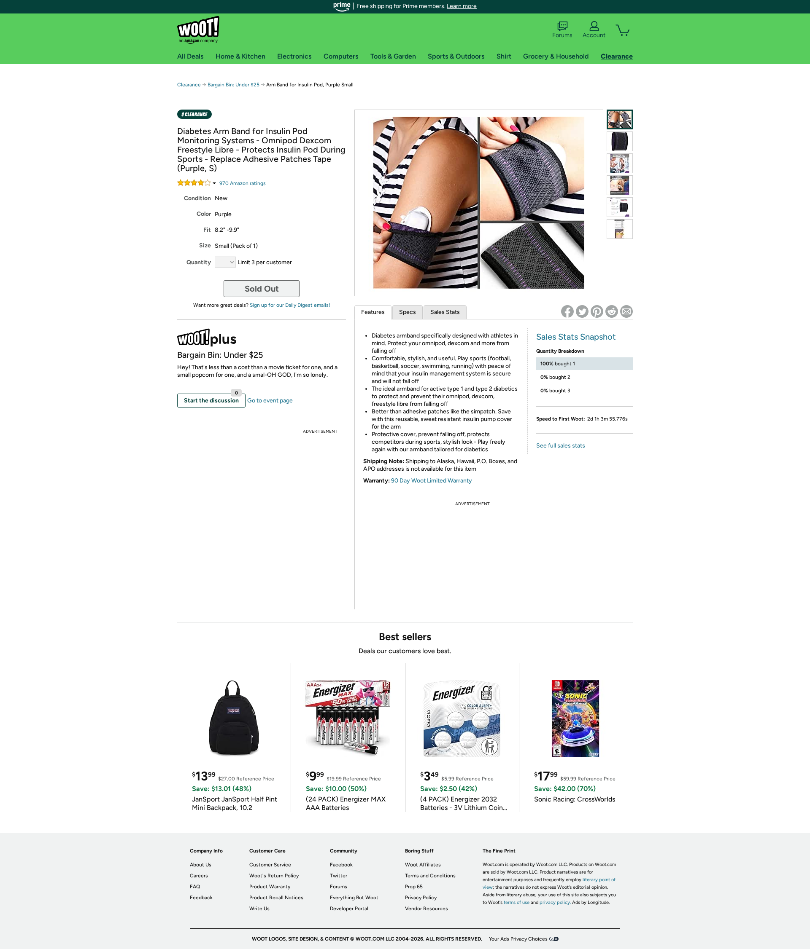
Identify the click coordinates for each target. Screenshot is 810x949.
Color (204, 213)
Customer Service (270, 865)
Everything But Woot (354, 898)
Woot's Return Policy (274, 876)
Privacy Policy (421, 898)
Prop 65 (414, 887)
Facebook (341, 865)
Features (373, 312)
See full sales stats (560, 445)
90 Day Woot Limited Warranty (431, 480)
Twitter (338, 876)
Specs (407, 312)
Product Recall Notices (276, 898)
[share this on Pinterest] (597, 311)
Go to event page (270, 400)
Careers (199, 876)
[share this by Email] (626, 311)
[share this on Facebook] (567, 311)
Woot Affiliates (423, 865)
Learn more (462, 6)
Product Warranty (269, 887)
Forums (562, 35)
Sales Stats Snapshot (576, 337)
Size (205, 245)
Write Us (259, 908)
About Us (200, 865)
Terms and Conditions (430, 876)
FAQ (195, 887)
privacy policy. (555, 902)
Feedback (201, 898)
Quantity (198, 262)
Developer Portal (349, 908)
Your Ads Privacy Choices (518, 939)
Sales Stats (445, 312)
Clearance (189, 85)
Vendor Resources (426, 908)
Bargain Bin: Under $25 (233, 85)
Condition (197, 198)
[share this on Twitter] (582, 311)
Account (594, 35)
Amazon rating (242, 183)
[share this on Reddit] (611, 311)
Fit (207, 229)
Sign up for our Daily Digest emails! (290, 305)
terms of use (516, 902)
